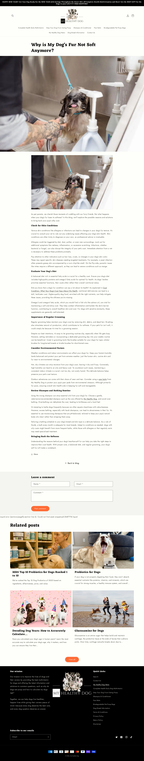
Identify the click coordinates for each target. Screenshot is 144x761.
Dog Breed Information (101, 708)
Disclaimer (97, 724)
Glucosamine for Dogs (89, 631)
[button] (12, 15)
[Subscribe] (48, 737)
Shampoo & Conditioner (102, 696)
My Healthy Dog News (101, 684)
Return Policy (98, 720)
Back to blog (73, 463)
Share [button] (36, 454)
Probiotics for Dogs (87, 572)
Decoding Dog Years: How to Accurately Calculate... (38, 632)
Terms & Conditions (100, 712)
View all (72, 659)
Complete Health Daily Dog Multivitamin (107, 688)
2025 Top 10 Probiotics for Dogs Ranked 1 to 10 (40, 574)
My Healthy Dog (90, 399)
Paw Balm (96, 700)
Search (95, 677)
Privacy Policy (98, 716)
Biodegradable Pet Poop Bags (104, 704)
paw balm (103, 379)
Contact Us (97, 681)
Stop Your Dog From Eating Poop (105, 692)
